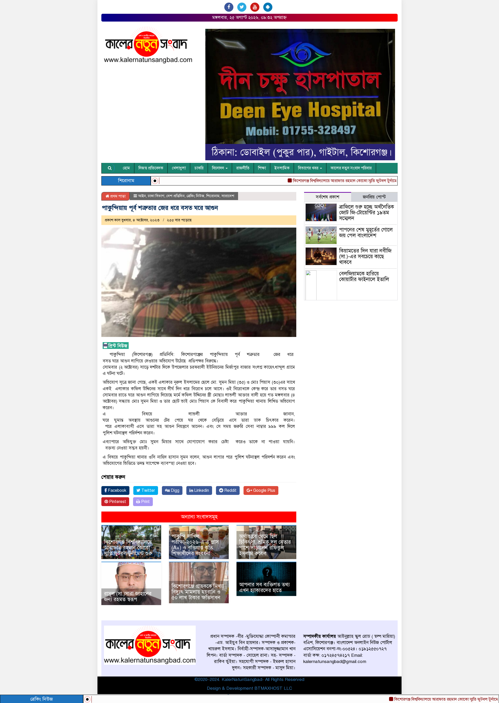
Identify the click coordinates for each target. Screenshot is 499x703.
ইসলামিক (282, 168)
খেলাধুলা (179, 168)
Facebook (116, 490)
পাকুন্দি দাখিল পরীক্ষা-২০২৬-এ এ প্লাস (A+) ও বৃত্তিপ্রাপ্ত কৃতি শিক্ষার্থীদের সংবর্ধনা (195, 545)
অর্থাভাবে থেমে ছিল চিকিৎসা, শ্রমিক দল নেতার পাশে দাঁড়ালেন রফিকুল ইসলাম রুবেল (265, 545)
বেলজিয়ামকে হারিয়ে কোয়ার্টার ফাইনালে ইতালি (364, 276)
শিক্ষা (262, 168)
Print (145, 501)
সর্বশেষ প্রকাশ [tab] (327, 197)
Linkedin (201, 490)
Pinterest (117, 501)
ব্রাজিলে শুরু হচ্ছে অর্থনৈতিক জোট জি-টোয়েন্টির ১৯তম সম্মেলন (366, 213)
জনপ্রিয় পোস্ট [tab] (374, 197)
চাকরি (198, 168)
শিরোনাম (212, 196)
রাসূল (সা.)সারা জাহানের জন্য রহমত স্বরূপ (128, 597)
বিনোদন (218, 168)
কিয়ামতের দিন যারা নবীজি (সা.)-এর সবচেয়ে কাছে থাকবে (365, 257)
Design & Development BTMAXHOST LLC (249, 688)
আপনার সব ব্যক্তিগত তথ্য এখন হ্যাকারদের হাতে (264, 587)
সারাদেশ (227, 196)
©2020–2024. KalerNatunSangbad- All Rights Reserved (249, 679)
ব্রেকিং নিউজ (195, 196)
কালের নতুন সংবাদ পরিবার (351, 168)
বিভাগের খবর (308, 168)
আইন (142, 196)
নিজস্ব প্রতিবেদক (151, 168)
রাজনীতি (243, 168)
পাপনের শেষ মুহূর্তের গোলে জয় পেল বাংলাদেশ (366, 233)
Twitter (147, 490)
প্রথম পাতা (117, 196)
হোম (126, 168)
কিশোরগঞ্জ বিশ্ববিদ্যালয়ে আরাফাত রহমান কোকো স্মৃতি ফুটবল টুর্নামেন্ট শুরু (427, 699)
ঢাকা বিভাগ (156, 196)
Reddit (230, 490)
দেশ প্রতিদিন (175, 196)
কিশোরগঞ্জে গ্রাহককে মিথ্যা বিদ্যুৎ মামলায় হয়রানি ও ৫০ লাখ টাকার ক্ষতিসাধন (198, 592)
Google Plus (263, 490)
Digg (174, 490)
